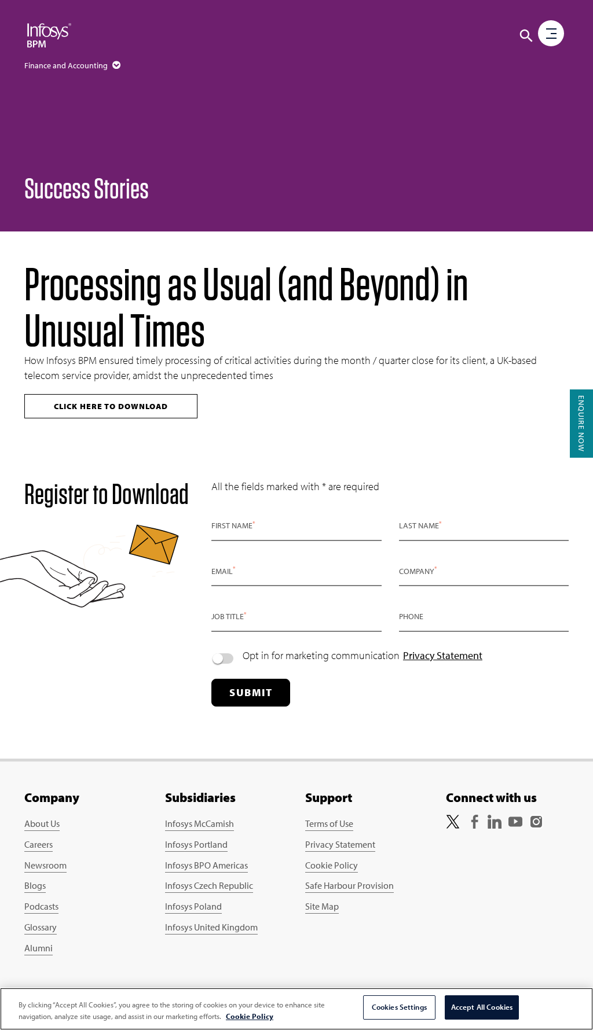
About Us (42, 823)
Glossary (40, 927)
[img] (49, 34)
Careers (38, 844)
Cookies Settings (399, 1006)
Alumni (38, 948)
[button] (526, 36)
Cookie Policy (331, 865)
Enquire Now (581, 423)
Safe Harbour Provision (349, 885)
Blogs (35, 885)
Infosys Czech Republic (209, 885)
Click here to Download (111, 406)
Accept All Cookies (482, 1006)
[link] (453, 820)
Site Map (322, 906)
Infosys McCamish (199, 823)
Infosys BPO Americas (206, 865)
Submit (250, 692)
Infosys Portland (196, 844)
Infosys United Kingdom (211, 927)
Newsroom (45, 865)
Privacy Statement (442, 655)
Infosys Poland (193, 906)
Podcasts (41, 906)
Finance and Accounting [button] (66, 65)
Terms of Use (329, 823)
